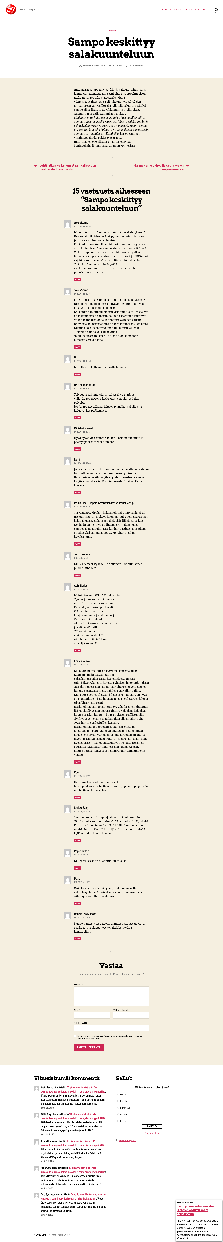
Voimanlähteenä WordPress (61, 1234)
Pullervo (123, 1121)
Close (221, 1201)
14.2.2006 (117, 65)
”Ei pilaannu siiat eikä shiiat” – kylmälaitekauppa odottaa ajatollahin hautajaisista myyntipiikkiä (73, 1089)
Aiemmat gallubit (127, 1140)
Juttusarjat (174, 9)
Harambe (123, 1101)
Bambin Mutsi (125, 1107)
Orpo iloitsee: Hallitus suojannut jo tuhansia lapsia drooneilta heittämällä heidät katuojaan (73, 1196)
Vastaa (77, 279)
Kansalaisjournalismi (193, 9)
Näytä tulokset (152, 1133)
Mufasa (123, 1094)
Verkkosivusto (80, 1023)
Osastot (161, 9)
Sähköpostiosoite (122, 1010)
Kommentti (80, 984)
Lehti (44, 1234)
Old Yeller (123, 1114)
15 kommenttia (136, 65)
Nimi (77, 1010)
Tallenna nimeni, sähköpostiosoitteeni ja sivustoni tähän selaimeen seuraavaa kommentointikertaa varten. (109, 1037)
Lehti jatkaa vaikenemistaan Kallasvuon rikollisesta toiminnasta (196, 1210)
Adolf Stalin (99, 65)
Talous (111, 30)
